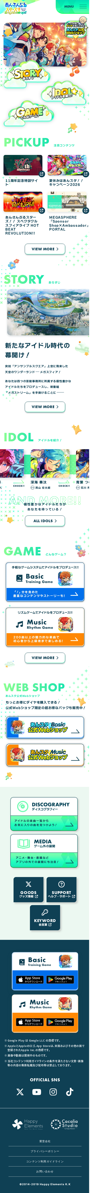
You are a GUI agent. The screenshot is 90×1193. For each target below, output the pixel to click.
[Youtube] (37, 1091)
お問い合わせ (45, 1171)
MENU (69, 6)
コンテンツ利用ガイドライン (45, 1161)
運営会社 (45, 1141)
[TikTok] (70, 1091)
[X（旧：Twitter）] (20, 1091)
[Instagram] (53, 1091)
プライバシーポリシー (45, 1151)
